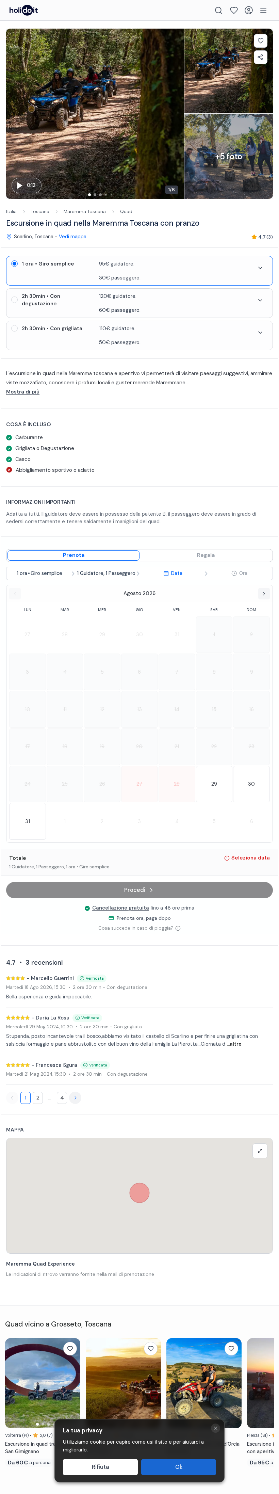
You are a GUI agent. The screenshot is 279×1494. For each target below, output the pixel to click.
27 (27, 634)
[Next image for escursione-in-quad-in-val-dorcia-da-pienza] (233, 1383)
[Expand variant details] (260, 267)
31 (177, 634)
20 (139, 746)
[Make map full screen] (259, 1150)
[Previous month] (15, 593)
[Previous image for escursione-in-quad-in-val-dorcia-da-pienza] (175, 1383)
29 (102, 634)
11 (65, 709)
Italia (11, 211)
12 (102, 709)
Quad (126, 211)
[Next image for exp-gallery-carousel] (175, 113)
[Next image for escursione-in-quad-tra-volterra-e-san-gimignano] (72, 1383)
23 (252, 746)
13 (139, 709)
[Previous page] (12, 1098)
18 (65, 746)
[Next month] (264, 593)
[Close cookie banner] (215, 1428)
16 (251, 709)
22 (214, 746)
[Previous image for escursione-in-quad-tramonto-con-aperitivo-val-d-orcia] (255, 1383)
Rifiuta (100, 1467)
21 (177, 746)
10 (27, 709)
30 (139, 634)
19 (102, 746)
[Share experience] (260, 57)
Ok (178, 1467)
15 (214, 709)
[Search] (218, 10)
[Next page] (75, 1098)
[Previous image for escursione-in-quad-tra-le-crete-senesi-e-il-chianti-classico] (94, 1383)
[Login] (249, 10)
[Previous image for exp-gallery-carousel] (14, 113)
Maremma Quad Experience (40, 1264)
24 (27, 784)
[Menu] (263, 10)
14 (176, 709)
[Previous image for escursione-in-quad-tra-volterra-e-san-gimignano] (13, 1383)
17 (27, 746)
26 (102, 784)
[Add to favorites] (260, 41)
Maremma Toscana (85, 211)
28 (65, 634)
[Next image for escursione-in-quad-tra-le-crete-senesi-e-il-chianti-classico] (152, 1383)
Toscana (40, 211)
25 (65, 784)
